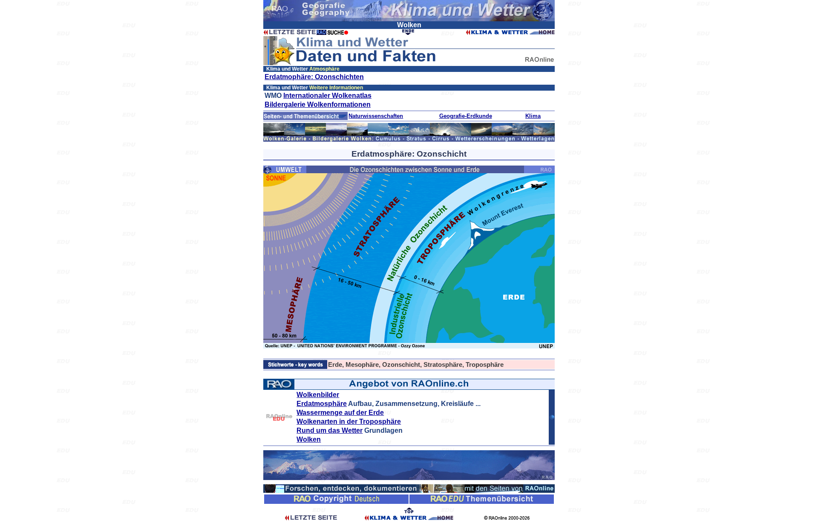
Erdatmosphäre (322, 403)
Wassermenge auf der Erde (340, 412)
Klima (533, 116)
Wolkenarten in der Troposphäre (349, 421)
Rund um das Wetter (330, 430)
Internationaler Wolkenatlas (327, 95)
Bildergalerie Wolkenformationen (318, 104)
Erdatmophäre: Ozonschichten (314, 76)
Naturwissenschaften (376, 116)
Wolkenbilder (318, 394)
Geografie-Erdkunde (465, 116)
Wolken (309, 439)
